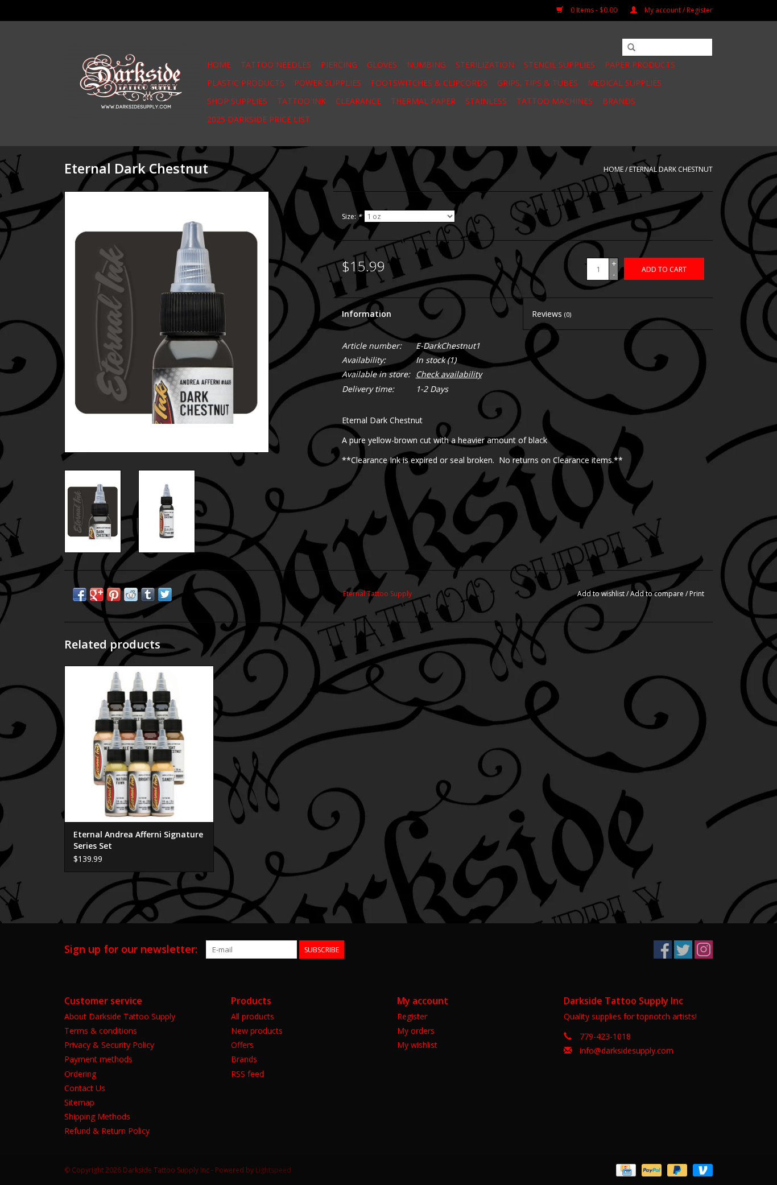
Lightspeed (273, 1170)
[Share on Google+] (97, 594)
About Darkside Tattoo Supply (119, 1016)
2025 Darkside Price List (258, 119)
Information (366, 313)
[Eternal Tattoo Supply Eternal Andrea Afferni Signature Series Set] (139, 744)
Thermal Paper (423, 101)
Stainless (486, 101)
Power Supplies (327, 82)
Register (412, 1016)
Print (696, 593)
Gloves (382, 64)
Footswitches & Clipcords (429, 82)
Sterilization (485, 64)
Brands (618, 101)
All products (252, 1016)
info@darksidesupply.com (626, 1050)
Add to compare (657, 593)
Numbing (426, 64)
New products (257, 1030)
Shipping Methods (97, 1116)
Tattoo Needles (276, 64)
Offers (242, 1044)
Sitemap (79, 1102)
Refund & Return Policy (107, 1130)
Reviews (551, 313)
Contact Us (84, 1088)
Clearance (358, 101)
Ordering (80, 1073)
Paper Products (640, 64)
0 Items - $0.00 (594, 10)
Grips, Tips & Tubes (537, 82)
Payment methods (98, 1059)
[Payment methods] (624, 1169)
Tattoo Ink (301, 101)
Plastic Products (245, 82)
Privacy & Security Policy (109, 1044)
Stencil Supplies (559, 64)
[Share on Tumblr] (148, 594)
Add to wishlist (601, 593)
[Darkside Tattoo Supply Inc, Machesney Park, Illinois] (134, 83)
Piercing (339, 64)
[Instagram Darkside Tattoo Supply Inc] (704, 949)
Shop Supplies (237, 101)
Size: (352, 216)
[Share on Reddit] (131, 594)
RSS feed (247, 1073)
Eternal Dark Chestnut (671, 169)
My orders (416, 1030)
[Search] (631, 47)
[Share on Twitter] (165, 594)
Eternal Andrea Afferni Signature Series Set (138, 840)
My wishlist (417, 1044)
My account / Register (678, 10)
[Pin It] (114, 594)
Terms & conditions (100, 1030)
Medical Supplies (625, 82)
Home (219, 64)
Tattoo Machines (554, 101)
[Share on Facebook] (79, 594)
